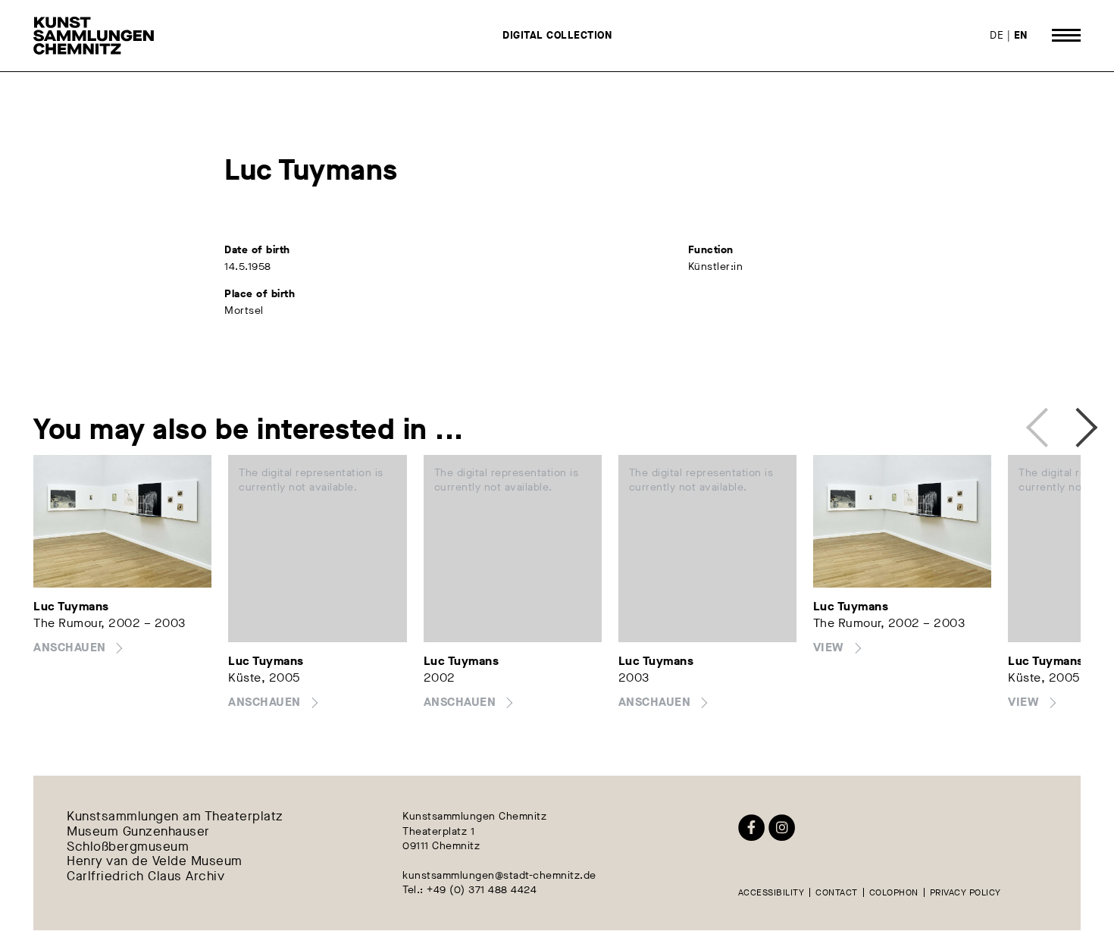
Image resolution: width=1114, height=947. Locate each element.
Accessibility (771, 892)
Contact (836, 892)
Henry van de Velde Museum (155, 862)
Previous (1041, 423)
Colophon (893, 892)
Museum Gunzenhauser (138, 831)
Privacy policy (965, 892)
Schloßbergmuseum (128, 846)
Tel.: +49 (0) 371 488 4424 (469, 890)
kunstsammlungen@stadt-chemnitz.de (499, 875)
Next (1073, 423)
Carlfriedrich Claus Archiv (145, 877)
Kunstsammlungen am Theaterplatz (175, 816)
